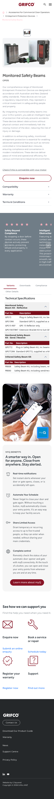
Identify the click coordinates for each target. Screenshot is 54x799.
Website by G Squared (12, 782)
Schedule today (37, 651)
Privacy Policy (10, 759)
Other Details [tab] (12, 292)
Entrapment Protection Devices (20, 16)
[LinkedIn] (4, 774)
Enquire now (27, 178)
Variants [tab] (11, 285)
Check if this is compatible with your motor (25, 170)
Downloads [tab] (25, 285)
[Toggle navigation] (50, 4)
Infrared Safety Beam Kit (18, 357)
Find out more (36, 688)
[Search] (44, 4)
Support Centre (10, 751)
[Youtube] (8, 774)
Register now (10, 688)
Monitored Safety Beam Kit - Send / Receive (17, 336)
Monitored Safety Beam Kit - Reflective (16, 306)
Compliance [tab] (41, 285)
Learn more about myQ (27, 582)
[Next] (48, 245)
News (5, 745)
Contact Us (11, 722)
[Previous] (5, 245)
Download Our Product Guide (18, 731)
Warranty (7, 737)
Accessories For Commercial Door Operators (29, 12)
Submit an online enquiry (13, 650)
